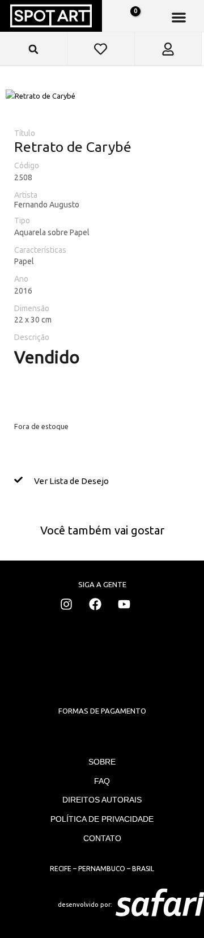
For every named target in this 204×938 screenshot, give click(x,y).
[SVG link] (160, 904)
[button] (178, 17)
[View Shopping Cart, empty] (129, 17)
